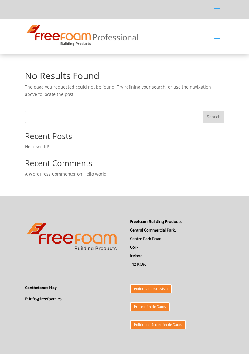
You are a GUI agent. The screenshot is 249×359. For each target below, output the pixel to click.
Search (214, 117)
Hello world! (37, 146)
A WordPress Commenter (50, 174)
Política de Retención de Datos (158, 324)
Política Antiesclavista (151, 288)
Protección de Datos (150, 306)
